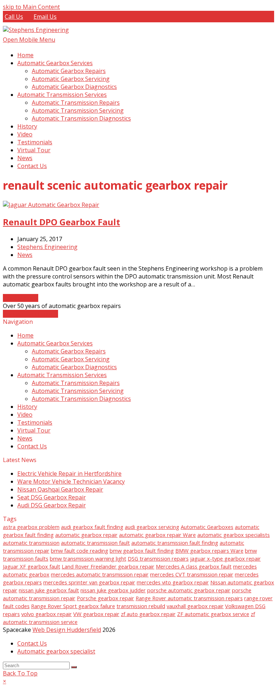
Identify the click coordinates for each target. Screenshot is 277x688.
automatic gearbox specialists (233, 534)
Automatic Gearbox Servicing (71, 359)
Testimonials (34, 422)
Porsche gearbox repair (105, 598)
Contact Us (32, 446)
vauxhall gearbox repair (195, 606)
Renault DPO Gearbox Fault (61, 222)
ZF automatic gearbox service (213, 613)
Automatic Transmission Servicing (78, 391)
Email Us (45, 17)
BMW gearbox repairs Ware (209, 550)
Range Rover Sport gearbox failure (73, 606)
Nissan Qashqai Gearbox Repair (60, 489)
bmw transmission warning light (88, 558)
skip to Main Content (31, 7)
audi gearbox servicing (152, 526)
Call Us (14, 17)
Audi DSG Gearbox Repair (51, 505)
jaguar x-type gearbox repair (225, 558)
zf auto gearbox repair (148, 613)
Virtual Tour (33, 430)
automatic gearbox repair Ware (157, 534)
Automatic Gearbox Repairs (69, 351)
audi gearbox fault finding (92, 526)
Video (24, 414)
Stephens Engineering (47, 247)
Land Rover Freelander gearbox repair (108, 566)
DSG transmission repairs (158, 558)
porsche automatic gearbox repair (188, 590)
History (27, 407)
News (24, 255)
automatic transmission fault (95, 542)
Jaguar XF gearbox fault (31, 566)
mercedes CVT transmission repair (191, 574)
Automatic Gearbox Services (55, 343)
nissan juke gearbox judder (113, 590)
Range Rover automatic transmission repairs (189, 598)
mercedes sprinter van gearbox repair (89, 582)
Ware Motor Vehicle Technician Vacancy (71, 481)
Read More (20, 298)
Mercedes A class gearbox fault (194, 566)
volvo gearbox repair (46, 613)
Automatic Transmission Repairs (76, 383)
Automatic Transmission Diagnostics (81, 399)
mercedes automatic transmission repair (100, 574)
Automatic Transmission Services (62, 375)
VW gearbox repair (96, 613)
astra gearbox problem (31, 526)
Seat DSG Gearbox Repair (51, 497)
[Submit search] (74, 667)
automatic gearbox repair (86, 534)
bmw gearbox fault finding (142, 550)
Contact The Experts (30, 314)
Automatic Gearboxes (207, 526)
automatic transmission (31, 542)
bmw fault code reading (79, 550)
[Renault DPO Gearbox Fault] (51, 205)
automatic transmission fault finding (174, 542)
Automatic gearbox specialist (56, 651)
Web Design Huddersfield (66, 630)
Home (25, 335)
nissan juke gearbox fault (49, 590)
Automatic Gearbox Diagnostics (74, 367)
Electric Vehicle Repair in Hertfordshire (69, 473)
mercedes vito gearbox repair (173, 582)
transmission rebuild (140, 606)
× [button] (4, 681)
